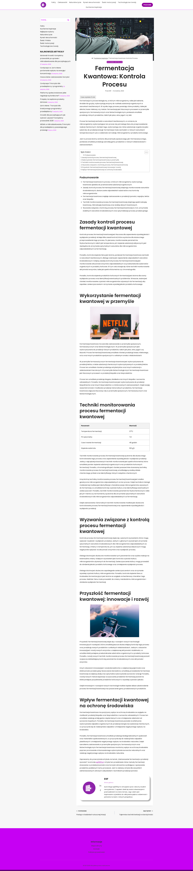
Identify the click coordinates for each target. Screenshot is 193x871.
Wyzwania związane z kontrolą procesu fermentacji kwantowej (105, 165)
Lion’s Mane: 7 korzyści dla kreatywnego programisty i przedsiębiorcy (51, 108)
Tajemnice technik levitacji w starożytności (136, 813)
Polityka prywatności (96, 852)
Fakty (53, 2)
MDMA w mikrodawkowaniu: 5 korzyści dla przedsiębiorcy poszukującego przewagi (55, 127)
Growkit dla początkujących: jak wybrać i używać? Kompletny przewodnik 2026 (52, 118)
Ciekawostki (62, 2)
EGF (110, 91)
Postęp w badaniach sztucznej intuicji (91, 813)
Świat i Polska (45, 40)
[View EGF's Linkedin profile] (100, 785)
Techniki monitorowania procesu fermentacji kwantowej (102, 162)
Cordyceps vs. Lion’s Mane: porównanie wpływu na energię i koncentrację (52, 71)
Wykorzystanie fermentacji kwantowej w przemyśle (100, 160)
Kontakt (96, 849)
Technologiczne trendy (127, 2)
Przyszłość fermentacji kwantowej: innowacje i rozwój (101, 167)
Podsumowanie (90, 155)
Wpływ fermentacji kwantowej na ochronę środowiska (102, 170)
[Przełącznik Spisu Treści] (145, 152)
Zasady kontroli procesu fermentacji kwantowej (99, 158)
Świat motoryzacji (109, 2)
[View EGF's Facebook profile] (100, 790)
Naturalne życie (75, 2)
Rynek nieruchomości (91, 2)
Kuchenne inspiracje (94, 7)
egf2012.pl (100, 762)
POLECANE (147, 5)
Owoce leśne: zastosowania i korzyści (54, 77)
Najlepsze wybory (47, 32)
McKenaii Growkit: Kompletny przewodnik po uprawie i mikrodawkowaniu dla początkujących (55, 58)
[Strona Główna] (92, 58)
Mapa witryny (96, 846)
